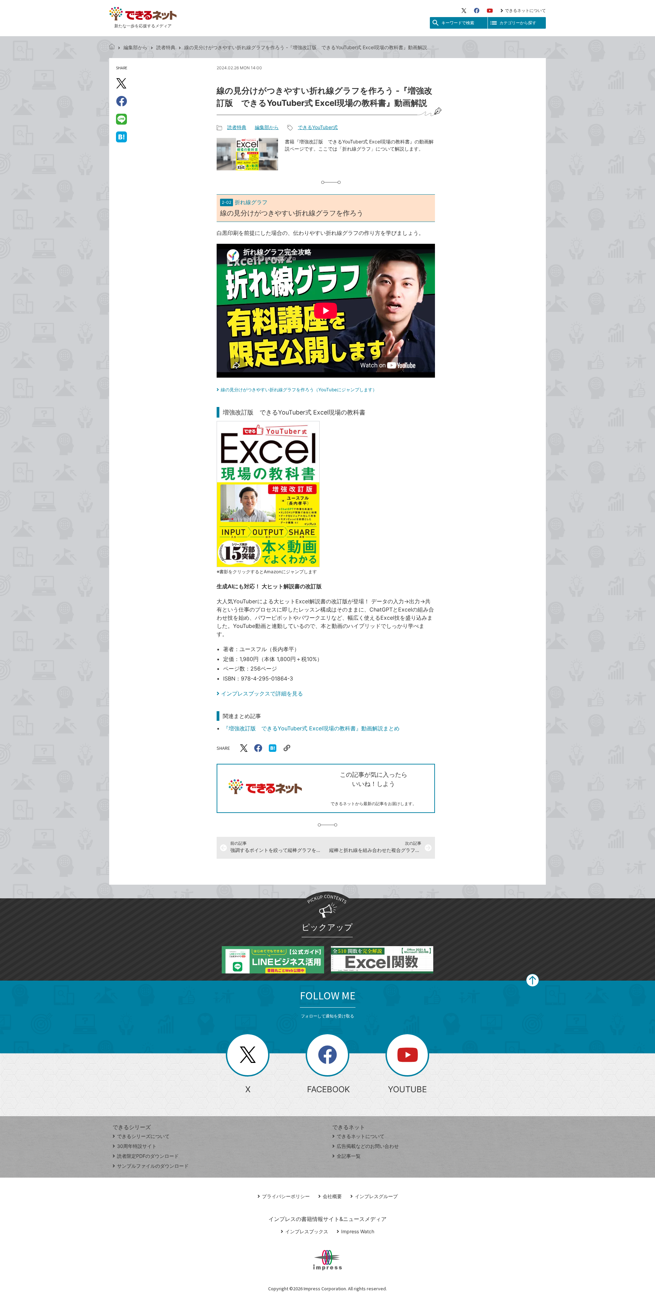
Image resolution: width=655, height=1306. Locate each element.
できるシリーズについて (143, 1136)
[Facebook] (476, 11)
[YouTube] (490, 11)
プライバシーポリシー (286, 1196)
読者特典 (165, 47)
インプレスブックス (306, 1231)
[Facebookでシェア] (121, 101)
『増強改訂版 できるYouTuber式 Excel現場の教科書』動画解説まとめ (311, 728)
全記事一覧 (349, 1156)
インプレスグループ (376, 1196)
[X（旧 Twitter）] (464, 10)
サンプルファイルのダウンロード (153, 1166)
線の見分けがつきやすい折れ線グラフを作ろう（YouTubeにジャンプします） (299, 389)
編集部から (135, 47)
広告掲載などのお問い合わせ (368, 1146)
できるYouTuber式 (318, 127)
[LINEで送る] (121, 118)
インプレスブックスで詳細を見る (262, 693)
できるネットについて (525, 10)
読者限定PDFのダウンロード (148, 1156)
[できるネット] (112, 47)
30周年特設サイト (137, 1146)
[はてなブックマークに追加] (121, 136)
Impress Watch (357, 1231)
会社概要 (332, 1196)
